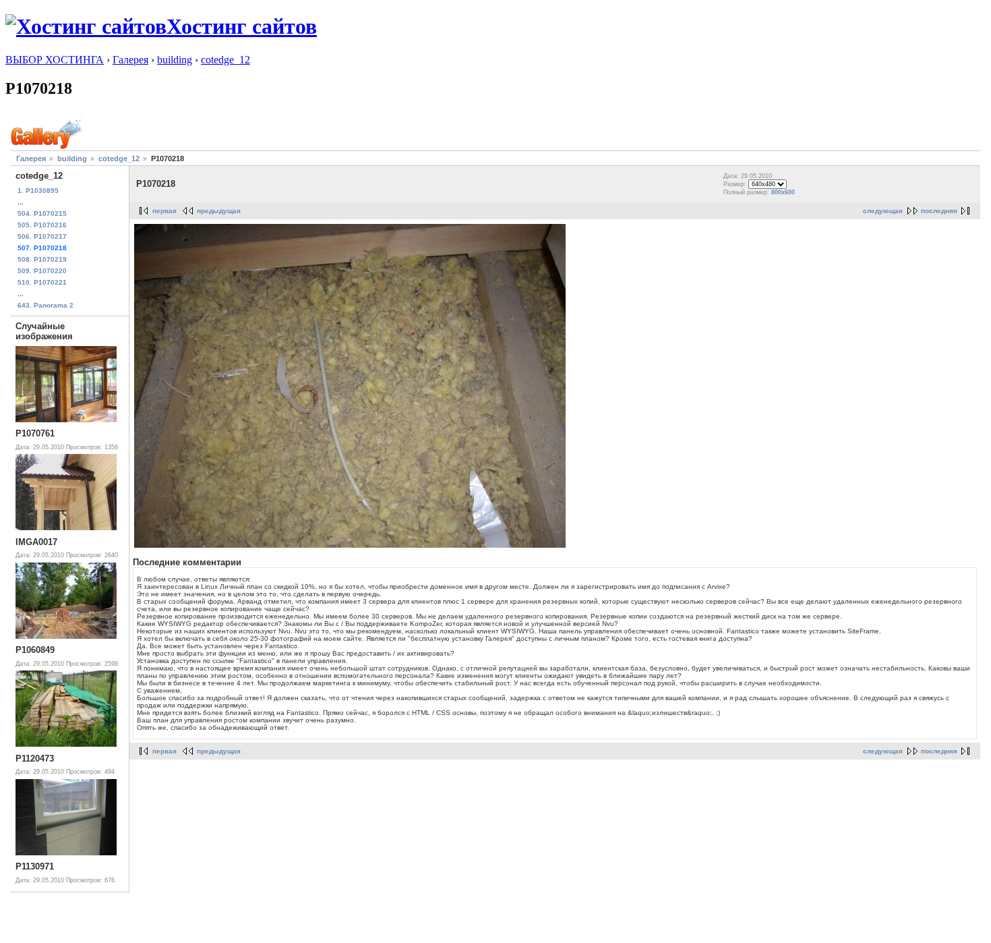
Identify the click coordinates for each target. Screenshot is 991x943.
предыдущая (219, 211)
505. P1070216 (42, 225)
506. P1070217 (42, 236)
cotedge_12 (225, 59)
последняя (939, 211)
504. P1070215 (42, 213)
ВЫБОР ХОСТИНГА (54, 59)
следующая (883, 211)
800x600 (783, 192)
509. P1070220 (42, 271)
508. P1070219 (42, 259)
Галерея (130, 59)
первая (164, 211)
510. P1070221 (42, 282)
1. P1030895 (38, 190)
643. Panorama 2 (45, 305)
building (174, 59)
